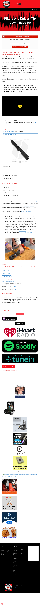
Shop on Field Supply (6, 275)
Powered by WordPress (16, 587)
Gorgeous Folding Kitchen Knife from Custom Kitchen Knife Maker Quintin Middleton (20, 133)
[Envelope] (36, 10)
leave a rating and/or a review (32, 201)
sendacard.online (22, 231)
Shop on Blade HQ (6, 273)
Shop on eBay (5, 271)
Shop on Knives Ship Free (7, 276)
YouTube (15, 286)
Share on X (34, 91)
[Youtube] (34, 10)
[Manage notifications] (2, 604)
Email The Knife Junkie (6, 284)
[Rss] (38, 10)
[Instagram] (32, 10)
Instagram (15, 287)
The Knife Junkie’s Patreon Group (9, 134)
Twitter (14, 289)
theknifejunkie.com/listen (26, 211)
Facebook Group (14, 291)
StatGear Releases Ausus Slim (9, 131)
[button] (1, 10)
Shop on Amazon (5, 270)
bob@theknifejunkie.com (29, 206)
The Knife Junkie (9, 546)
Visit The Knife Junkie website (8, 281)
